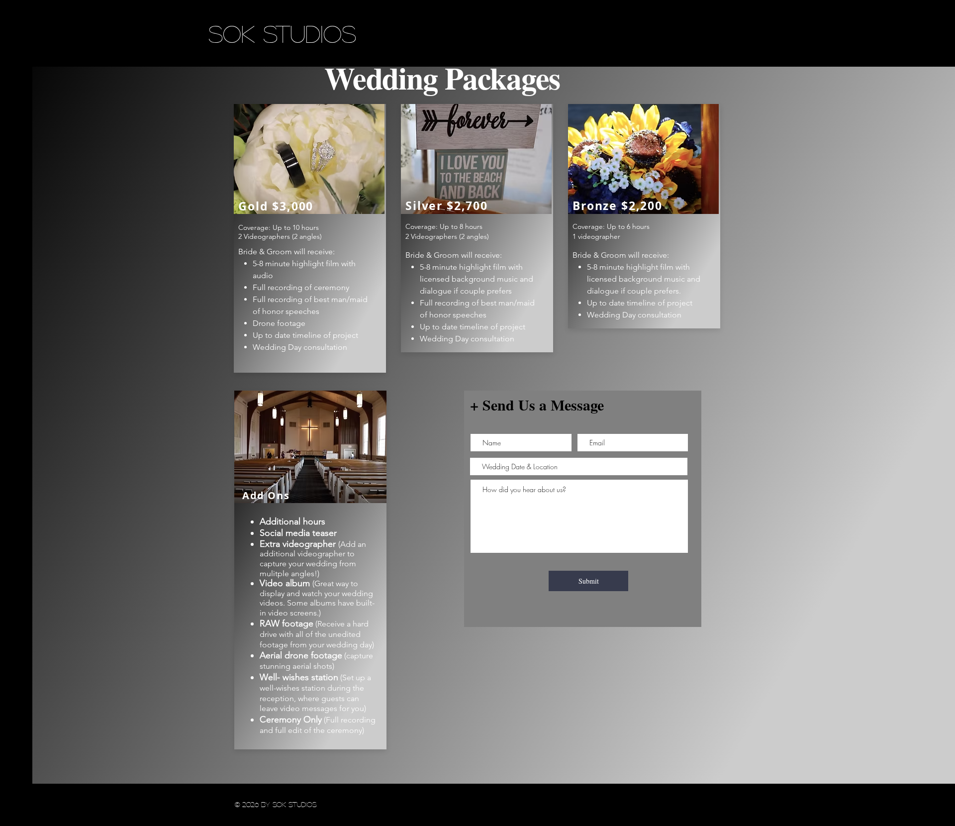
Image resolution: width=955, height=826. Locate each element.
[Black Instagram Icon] (16, 150)
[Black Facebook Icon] (16, 135)
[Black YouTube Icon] (16, 165)
